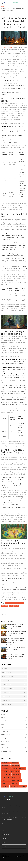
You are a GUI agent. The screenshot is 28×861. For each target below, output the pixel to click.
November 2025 (6, 744)
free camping (5, 786)
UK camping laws (6, 774)
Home (2, 6)
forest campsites (6, 768)
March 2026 (5, 731)
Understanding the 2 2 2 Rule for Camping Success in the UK (15, 625)
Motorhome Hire (14, 684)
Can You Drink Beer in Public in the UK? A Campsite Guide (15, 648)
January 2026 (5, 738)
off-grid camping (6, 777)
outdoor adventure (16, 780)
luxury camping (5, 765)
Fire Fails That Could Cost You (9, 83)
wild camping (22, 768)
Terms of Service (5, 834)
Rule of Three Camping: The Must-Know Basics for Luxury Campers (15, 655)
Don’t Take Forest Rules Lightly (10, 80)
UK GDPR (4, 846)
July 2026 (4, 717)
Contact (3, 842)
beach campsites (6, 783)
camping (13, 786)
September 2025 (6, 751)
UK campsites (5, 771)
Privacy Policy (5, 838)
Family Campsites (14, 700)
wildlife (10, 605)
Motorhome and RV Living (14, 688)
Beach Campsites (14, 680)
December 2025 (6, 741)
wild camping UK (6, 762)
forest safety (5, 605)
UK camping (15, 783)
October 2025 (5, 748)
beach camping (15, 765)
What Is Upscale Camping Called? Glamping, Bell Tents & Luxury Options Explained (15, 640)
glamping (14, 768)
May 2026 (4, 724)
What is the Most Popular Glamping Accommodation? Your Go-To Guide (16, 632)
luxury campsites (16, 777)
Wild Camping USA (14, 704)
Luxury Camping (14, 692)
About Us (4, 830)
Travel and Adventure (14, 676)
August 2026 (5, 714)
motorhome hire (15, 771)
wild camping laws (21, 786)
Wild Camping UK (14, 672)
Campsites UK (14, 668)
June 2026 (4, 721)
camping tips (15, 762)
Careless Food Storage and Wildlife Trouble (13, 85)
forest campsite (9, 603)
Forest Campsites (14, 696)
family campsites (6, 780)
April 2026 (4, 728)
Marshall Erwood (7, 47)
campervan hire (16, 774)
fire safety (16, 605)
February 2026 (6, 734)
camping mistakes (19, 603)
